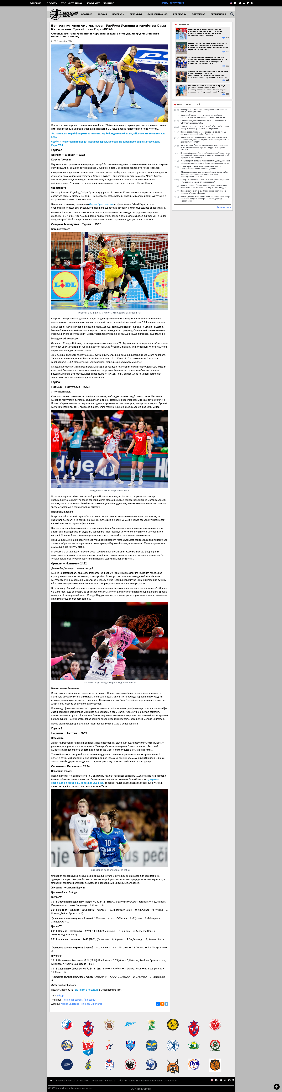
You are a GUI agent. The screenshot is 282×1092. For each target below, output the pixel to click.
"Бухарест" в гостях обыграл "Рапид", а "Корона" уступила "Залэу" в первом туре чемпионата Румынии (205, 127)
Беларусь (118, 14)
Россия (102, 14)
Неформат (92, 3)
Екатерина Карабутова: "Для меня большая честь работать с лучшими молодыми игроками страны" (205, 181)
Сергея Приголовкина (101, 204)
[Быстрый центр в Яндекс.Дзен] (235, 3)
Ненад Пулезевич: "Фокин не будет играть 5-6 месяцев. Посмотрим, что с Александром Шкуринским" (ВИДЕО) (204, 186)
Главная (35, 3)
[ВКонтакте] (158, 1004)
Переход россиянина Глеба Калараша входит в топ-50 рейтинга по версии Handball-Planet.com (203, 133)
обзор (60, 995)
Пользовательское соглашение (71, 1080)
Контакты (110, 1080)
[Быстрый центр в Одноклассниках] (252, 3)
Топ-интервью (71, 3)
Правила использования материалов (156, 1080)
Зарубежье (198, 14)
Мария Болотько (70, 1003)
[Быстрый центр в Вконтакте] (244, 3)
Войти (165, 3)
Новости (51, 3)
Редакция (97, 1080)
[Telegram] (166, 1004)
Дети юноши (218, 14)
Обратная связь (126, 1080)
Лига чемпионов (157, 14)
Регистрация (177, 3)
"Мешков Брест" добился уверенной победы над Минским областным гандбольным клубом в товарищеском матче (205, 162)
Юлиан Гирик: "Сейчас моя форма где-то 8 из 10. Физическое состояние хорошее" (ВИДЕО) (201, 167)
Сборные (86, 14)
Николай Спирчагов (92, 1003)
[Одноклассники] (162, 1004)
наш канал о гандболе (86, 989)
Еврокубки (179, 14)
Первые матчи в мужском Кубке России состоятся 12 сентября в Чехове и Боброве (203, 192)
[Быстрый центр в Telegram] (239, 3)
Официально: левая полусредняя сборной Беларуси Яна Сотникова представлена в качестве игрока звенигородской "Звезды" (204, 174)
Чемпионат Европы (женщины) (79, 999)
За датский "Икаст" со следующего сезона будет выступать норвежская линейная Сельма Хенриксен (203, 116)
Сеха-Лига (136, 14)
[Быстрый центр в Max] (248, 3)
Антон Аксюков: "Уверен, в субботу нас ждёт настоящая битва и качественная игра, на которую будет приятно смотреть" (204, 147)
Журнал (109, 3)
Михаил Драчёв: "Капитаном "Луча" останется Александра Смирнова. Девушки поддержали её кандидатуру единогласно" (205, 199)
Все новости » (224, 207)
